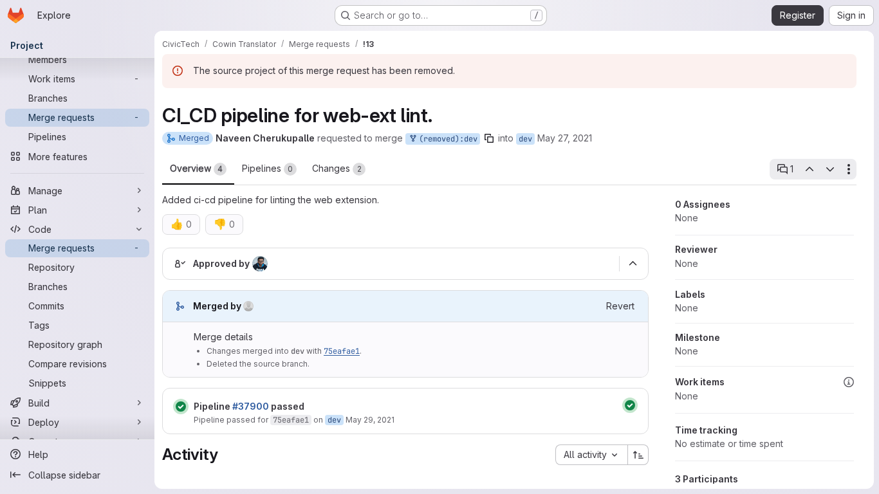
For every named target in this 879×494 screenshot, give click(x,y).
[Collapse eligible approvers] (632, 263)
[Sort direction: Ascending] (638, 454)
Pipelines (267, 168)
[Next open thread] (830, 169)
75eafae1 (342, 351)
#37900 (250, 406)
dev (525, 139)
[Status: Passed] (181, 406)
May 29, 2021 (370, 420)
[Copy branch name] (489, 138)
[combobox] (591, 454)
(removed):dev (445, 139)
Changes (337, 168)
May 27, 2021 (564, 138)
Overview (196, 168)
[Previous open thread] (809, 169)
